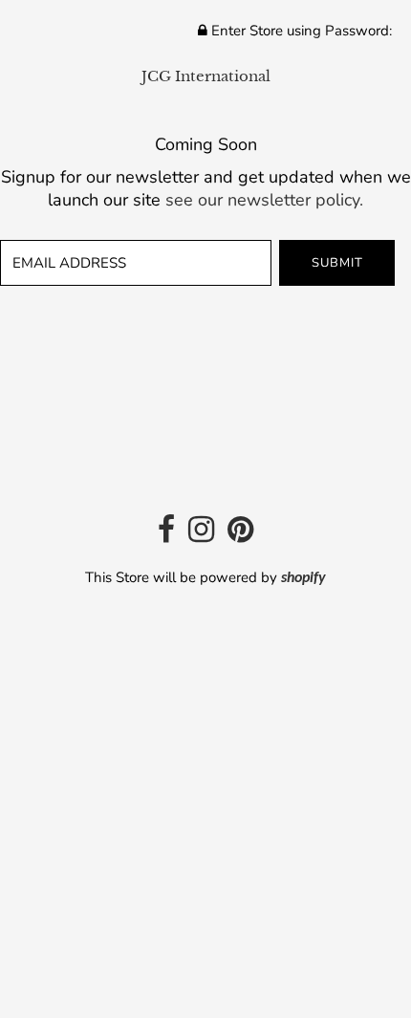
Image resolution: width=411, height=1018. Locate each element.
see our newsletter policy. (264, 199)
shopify (303, 578)
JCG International (205, 76)
